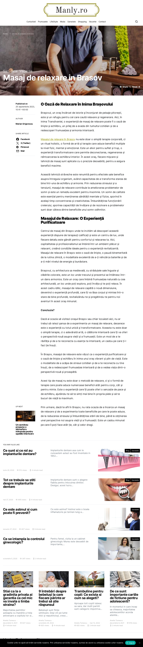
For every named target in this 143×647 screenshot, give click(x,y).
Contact (102, 21)
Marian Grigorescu (24, 124)
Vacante (92, 21)
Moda (62, 21)
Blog (127, 451)
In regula (130, 643)
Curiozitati (31, 21)
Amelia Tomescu (9, 620)
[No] (139, 642)
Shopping (82, 21)
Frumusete (43, 21)
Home (5, 34)
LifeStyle (54, 21)
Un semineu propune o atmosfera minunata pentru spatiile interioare (25, 429)
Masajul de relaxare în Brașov (58, 139)
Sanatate (71, 21)
